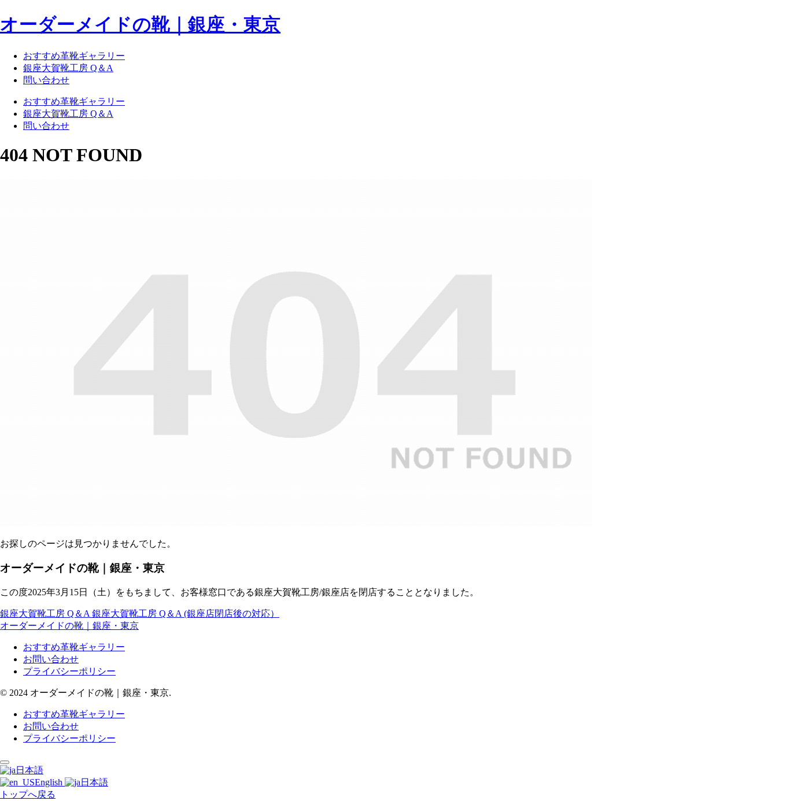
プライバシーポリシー (69, 671)
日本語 (29, 770)
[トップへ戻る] (4, 762)
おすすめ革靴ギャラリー (74, 647)
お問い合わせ (51, 659)
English (50, 782)
